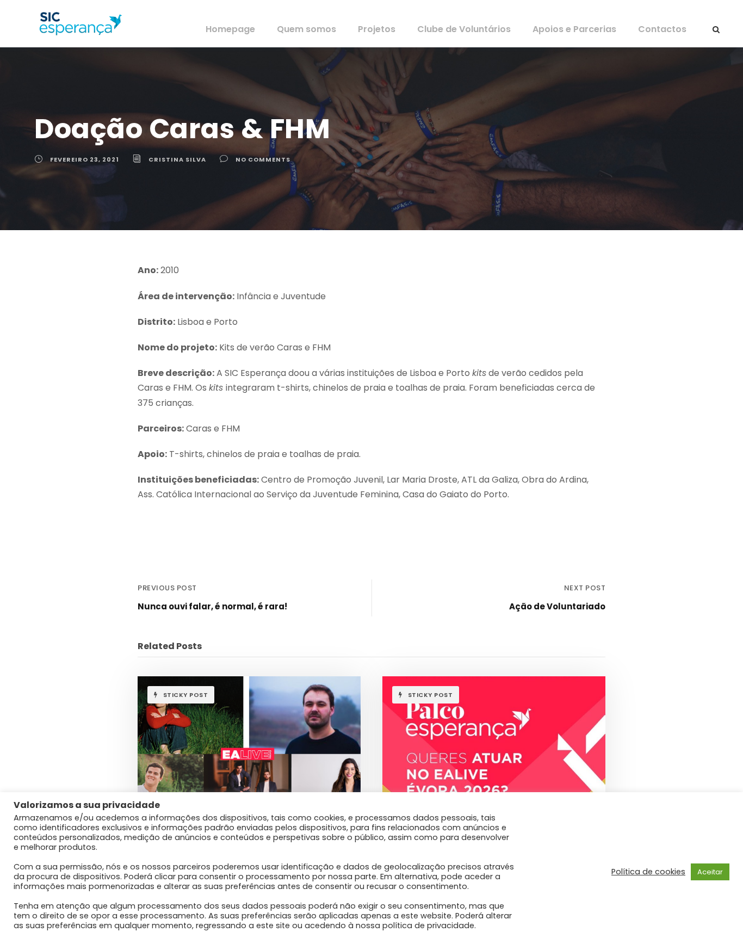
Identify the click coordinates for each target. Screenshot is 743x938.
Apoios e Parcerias (574, 29)
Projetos (376, 29)
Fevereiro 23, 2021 (84, 159)
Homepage (230, 29)
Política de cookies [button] (648, 872)
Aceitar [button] (710, 872)
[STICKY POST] (249, 747)
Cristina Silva (177, 159)
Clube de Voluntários (464, 29)
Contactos (662, 29)
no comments (263, 159)
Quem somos (306, 29)
